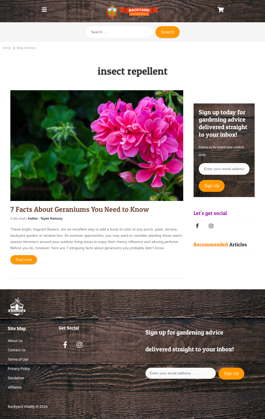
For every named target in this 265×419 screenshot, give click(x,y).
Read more (24, 260)
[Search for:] (119, 32)
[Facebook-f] (65, 344)
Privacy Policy (19, 369)
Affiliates (15, 387)
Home (7, 48)
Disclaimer (16, 378)
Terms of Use (18, 359)
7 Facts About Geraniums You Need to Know (79, 209)
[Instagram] (79, 344)
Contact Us (17, 350)
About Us (15, 341)
